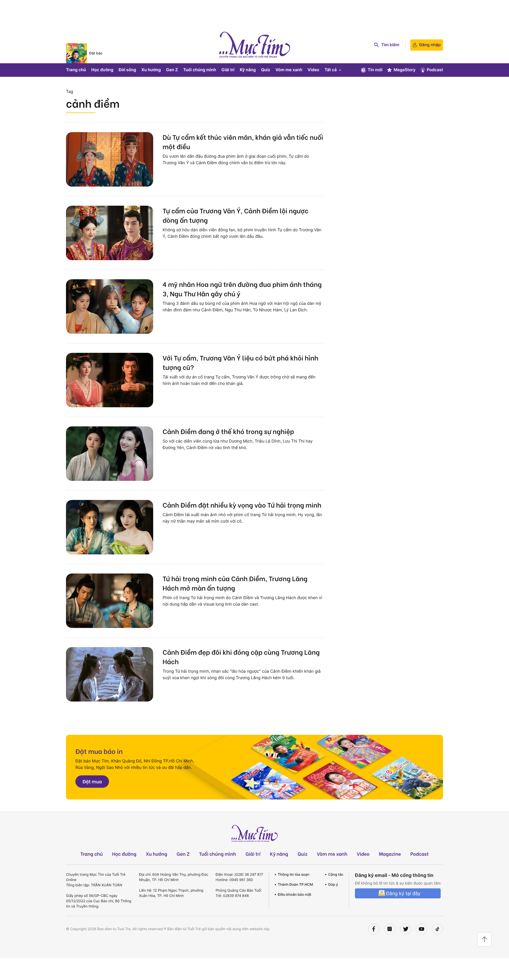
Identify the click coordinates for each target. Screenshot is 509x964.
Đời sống (127, 69)
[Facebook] (373, 929)
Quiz (265, 69)
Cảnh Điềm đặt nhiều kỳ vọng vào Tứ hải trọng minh (242, 504)
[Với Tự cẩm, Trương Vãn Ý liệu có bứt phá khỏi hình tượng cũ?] (109, 380)
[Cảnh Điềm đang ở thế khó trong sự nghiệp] (109, 453)
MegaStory (405, 69)
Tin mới (375, 69)
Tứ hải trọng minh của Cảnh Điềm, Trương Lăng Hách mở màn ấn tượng (235, 583)
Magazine (390, 853)
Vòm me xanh (288, 69)
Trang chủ (76, 69)
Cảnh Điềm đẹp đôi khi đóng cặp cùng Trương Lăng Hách (241, 656)
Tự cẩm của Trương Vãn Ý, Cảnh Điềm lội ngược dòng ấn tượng (235, 215)
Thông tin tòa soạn (293, 874)
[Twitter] (405, 929)
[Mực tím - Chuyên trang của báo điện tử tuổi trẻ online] (254, 44)
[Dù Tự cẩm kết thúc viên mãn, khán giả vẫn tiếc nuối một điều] (109, 159)
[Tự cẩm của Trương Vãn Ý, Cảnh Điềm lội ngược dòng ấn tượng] (109, 233)
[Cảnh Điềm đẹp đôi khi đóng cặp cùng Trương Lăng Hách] (109, 674)
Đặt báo (96, 53)
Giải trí (228, 69)
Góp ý (333, 884)
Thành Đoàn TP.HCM (295, 884)
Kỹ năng (248, 69)
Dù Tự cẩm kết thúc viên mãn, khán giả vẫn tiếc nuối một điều (243, 141)
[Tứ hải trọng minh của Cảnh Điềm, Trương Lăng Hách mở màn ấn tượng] (109, 601)
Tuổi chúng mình (199, 69)
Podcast (435, 69)
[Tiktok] (437, 929)
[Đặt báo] (76, 53)
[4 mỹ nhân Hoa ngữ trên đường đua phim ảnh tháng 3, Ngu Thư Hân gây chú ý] (109, 306)
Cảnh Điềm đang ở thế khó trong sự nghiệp (228, 431)
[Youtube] (421, 929)
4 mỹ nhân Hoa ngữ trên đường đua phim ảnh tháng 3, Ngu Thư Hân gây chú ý (242, 288)
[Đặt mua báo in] (254, 767)
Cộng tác (335, 874)
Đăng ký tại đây (403, 893)
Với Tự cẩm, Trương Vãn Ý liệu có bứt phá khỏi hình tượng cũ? (240, 362)
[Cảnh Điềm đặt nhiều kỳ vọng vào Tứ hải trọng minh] (109, 527)
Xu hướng (151, 69)
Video (313, 69)
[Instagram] (389, 929)
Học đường (102, 69)
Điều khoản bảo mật (294, 894)
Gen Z (172, 69)
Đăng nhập (430, 44)
